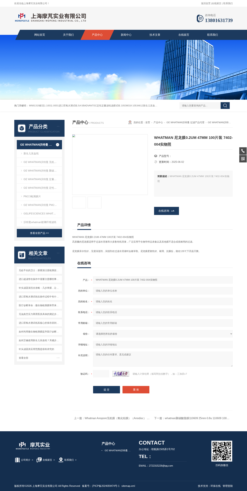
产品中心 (97, 34)
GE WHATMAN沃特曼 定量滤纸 (41, 179)
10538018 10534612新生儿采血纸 (139, 105)
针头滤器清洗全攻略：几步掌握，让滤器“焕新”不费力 (40, 287)
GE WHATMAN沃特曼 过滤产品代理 (36, 144)
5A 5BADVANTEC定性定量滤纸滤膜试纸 (99, 105)
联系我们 (228, 3)
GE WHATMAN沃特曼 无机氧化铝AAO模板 (43, 162)
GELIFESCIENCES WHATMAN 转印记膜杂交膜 (43, 213)
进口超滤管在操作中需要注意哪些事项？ (40, 279)
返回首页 (206, 3)
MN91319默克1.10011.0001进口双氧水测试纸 (53, 105)
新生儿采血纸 (31, 153)
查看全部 (23, 358)
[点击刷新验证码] (120, 374)
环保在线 (216, 485)
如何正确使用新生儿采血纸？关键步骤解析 (40, 340)
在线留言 (216, 3)
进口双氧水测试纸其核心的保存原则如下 (40, 322)
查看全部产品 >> (39, 233)
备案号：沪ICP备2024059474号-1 (100, 485)
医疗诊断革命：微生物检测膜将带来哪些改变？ (40, 305)
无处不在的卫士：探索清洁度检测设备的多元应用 (40, 270)
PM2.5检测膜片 (32, 196)
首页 (147, 122)
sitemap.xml (128, 485)
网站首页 (39, 34)
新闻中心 (126, 34)
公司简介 (25, 460)
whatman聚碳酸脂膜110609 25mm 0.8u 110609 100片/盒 (199, 418)
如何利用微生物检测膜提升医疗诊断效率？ (40, 331)
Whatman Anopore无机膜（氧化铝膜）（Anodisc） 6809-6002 (122, 418)
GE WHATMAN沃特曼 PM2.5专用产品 (43, 205)
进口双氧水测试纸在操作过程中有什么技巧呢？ (40, 296)
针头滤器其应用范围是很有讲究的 (36, 349)
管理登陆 (228, 485)
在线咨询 (163, 210)
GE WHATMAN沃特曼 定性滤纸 (41, 187)
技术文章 (155, 34)
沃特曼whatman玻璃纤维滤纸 (40, 222)
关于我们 (68, 34)
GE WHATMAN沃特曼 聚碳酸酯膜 (43, 170)
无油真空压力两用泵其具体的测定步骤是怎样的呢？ (40, 314)
